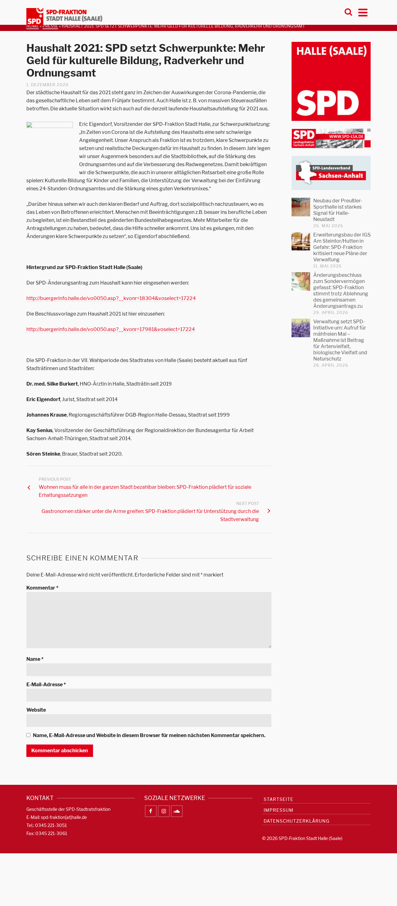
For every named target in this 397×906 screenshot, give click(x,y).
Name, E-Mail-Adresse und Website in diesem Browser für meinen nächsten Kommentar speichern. (149, 735)
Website (36, 710)
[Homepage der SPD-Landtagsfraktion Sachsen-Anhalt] (331, 138)
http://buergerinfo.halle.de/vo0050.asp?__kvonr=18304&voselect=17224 (111, 298)
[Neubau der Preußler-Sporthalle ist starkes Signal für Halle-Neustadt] (301, 207)
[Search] (348, 12)
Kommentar (42, 588)
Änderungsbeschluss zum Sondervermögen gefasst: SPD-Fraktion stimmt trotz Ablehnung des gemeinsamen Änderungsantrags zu (340, 290)
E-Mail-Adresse (46, 684)
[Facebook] (151, 811)
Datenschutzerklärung (296, 821)
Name (34, 659)
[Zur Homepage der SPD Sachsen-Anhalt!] (331, 172)
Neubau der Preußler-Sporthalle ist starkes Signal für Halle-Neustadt (337, 210)
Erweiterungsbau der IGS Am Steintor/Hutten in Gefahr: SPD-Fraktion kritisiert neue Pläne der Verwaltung (342, 247)
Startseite (278, 799)
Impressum (278, 810)
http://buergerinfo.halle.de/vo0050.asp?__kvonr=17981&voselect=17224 (110, 329)
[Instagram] (164, 811)
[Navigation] (363, 12)
